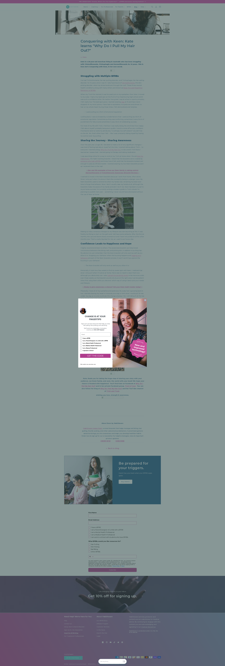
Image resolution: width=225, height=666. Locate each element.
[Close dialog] (145, 300)
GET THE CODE (95, 355)
